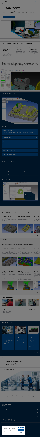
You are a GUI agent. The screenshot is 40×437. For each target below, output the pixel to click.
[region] (13, 430)
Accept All (20, 427)
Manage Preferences (20, 432)
